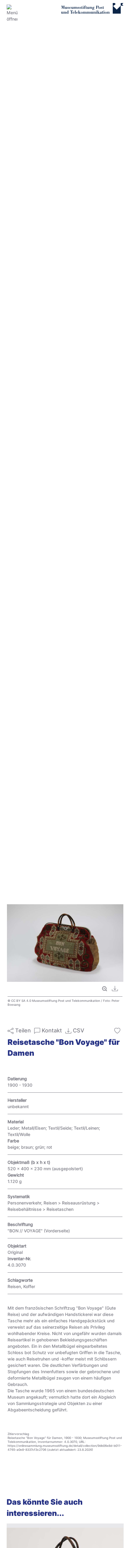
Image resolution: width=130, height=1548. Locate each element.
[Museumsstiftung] (92, 11)
